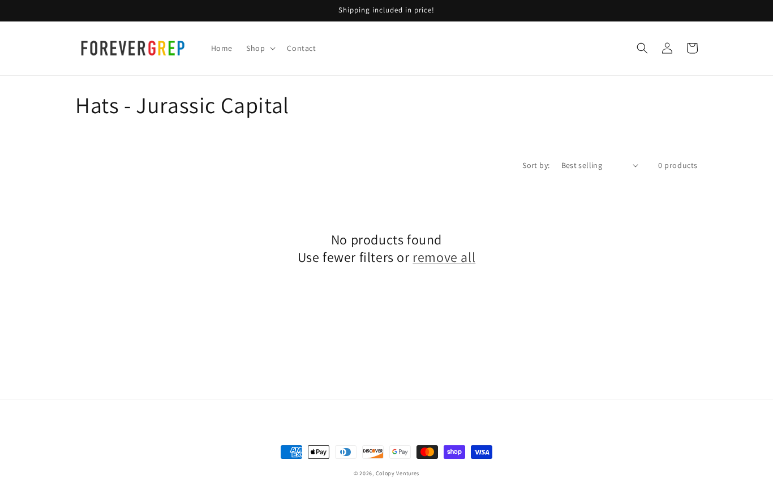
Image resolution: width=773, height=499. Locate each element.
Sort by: (535, 165)
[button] (259, 48)
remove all (444, 257)
